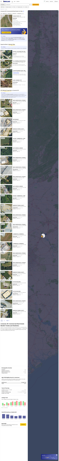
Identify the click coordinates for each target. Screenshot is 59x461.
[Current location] (1, 13)
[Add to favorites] (11, 15)
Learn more (53, 458)
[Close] (56, 454)
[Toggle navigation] (1, 1)
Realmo (7, 1)
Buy (12, 1)
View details (14, 21)
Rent (14, 1)
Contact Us (23, 424)
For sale (2, 9)
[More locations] (23, 13)
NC (3, 9)
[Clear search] (29, 4)
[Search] (31, 4)
